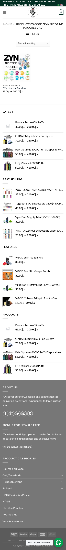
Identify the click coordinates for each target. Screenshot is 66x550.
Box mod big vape (13, 468)
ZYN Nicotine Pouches (14, 88)
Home (7, 24)
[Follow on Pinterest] (30, 413)
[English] (61, 4)
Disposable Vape (12, 481)
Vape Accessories (13, 521)
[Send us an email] (24, 413)
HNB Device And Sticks (16, 495)
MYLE (6, 501)
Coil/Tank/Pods (12, 475)
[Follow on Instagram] (12, 413)
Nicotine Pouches (13, 508)
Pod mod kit (10, 514)
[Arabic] (58, 4)
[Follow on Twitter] (18, 413)
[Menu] (5, 12)
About (11, 540)
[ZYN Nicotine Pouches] (17, 67)
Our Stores (24, 540)
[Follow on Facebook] (5, 413)
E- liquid (7, 488)
